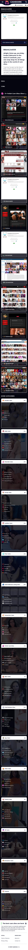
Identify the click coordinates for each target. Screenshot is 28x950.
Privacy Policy (4, 940)
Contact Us (17, 940)
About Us (17, 938)
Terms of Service (5, 938)
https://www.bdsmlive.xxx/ (8, 11)
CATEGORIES (20, 5)
